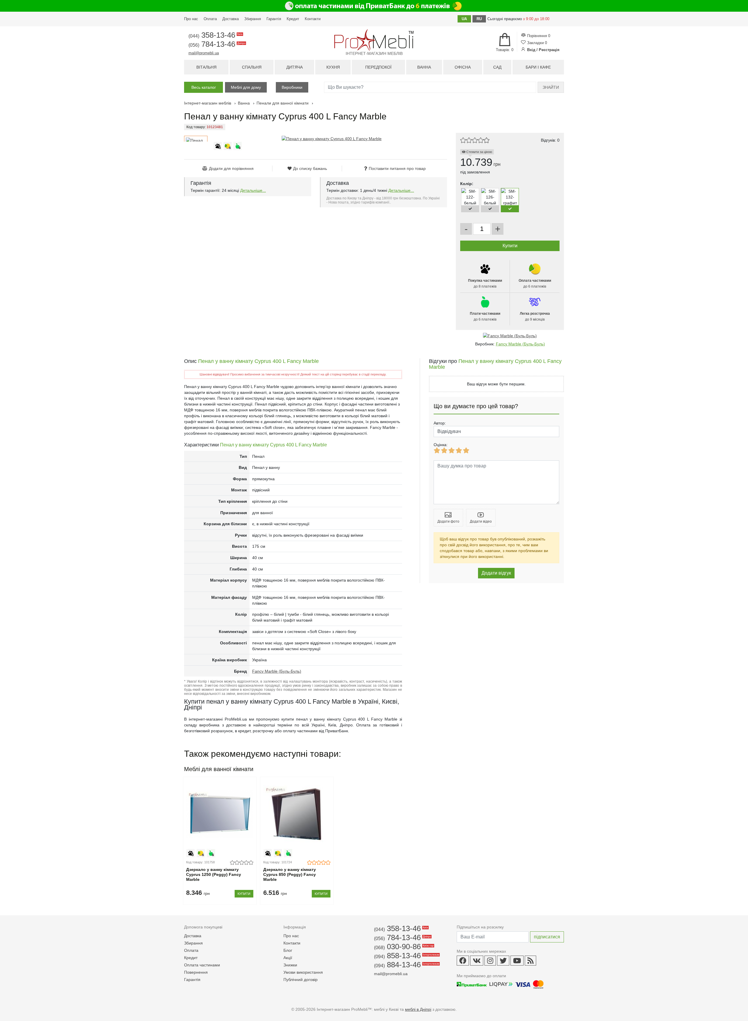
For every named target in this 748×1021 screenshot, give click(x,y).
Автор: (440, 423)
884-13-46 (406, 964)
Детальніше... (253, 190)
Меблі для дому (246, 87)
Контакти (313, 19)
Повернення (196, 972)
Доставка (230, 19)
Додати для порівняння (231, 168)
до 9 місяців (535, 316)
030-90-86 (403, 946)
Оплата (210, 19)
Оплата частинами (202, 965)
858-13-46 (406, 955)
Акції (287, 957)
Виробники (292, 87)
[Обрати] (470, 208)
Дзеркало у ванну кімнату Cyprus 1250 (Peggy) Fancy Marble (213, 874)
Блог (287, 950)
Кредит (293, 19)
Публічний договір (300, 979)
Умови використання (303, 972)
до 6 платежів (535, 283)
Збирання (252, 19)
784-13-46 (216, 44)
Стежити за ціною (478, 152)
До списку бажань (310, 168)
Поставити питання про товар (397, 168)
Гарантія (273, 19)
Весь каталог (203, 87)
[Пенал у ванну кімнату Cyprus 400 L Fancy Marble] (332, 138)
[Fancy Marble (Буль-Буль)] (510, 336)
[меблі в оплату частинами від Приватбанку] (374, 6)
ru (479, 19)
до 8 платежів (485, 283)
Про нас (191, 19)
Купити (244, 893)
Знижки (290, 965)
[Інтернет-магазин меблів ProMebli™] (374, 40)
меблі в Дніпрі (418, 1009)
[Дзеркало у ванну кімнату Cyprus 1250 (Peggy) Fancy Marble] (219, 814)
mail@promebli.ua (203, 53)
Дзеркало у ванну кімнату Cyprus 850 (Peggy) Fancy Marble (289, 874)
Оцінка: (441, 444)
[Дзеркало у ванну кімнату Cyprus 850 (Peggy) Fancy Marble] (296, 814)
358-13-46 (215, 35)
